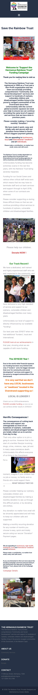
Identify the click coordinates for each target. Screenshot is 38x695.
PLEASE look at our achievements (17, 342)
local (7, 140)
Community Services (8, 652)
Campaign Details (10, 571)
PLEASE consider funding (12, 404)
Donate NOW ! (19, 252)
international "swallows (23, 140)
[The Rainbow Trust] (19, 7)
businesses (27, 137)
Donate (3, 663)
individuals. (22, 142)
